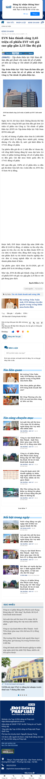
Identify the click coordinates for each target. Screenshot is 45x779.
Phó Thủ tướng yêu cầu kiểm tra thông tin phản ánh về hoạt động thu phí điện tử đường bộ (30, 492)
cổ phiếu (18, 313)
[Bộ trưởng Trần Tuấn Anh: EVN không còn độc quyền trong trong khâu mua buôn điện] (10, 303)
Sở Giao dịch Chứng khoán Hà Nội (14, 316)
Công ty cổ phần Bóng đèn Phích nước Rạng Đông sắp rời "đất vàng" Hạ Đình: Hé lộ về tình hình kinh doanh (30, 457)
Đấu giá (9, 313)
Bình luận (31, 778)
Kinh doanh (33, 22)
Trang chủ (4, 778)
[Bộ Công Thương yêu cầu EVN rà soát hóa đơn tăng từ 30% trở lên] (11, 400)
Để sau (26, 14)
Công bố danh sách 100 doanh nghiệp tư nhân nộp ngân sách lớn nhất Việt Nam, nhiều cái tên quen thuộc (30, 475)
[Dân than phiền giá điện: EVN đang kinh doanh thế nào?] (11, 389)
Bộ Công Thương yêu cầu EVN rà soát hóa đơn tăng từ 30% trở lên (31, 399)
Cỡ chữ (22, 778)
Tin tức (10, 22)
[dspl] (3, 22)
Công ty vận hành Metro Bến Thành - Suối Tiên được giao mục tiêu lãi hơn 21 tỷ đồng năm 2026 (30, 441)
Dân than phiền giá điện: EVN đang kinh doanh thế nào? (30, 387)
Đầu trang (29, 773)
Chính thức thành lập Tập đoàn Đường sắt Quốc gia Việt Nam (20, 688)
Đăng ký (35, 14)
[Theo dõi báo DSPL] (22, 53)
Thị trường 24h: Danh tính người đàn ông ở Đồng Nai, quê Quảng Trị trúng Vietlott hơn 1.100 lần (21, 640)
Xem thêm (22, 508)
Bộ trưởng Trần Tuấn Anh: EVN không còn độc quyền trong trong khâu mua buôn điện (31, 303)
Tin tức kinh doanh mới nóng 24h (26, 294)
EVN (25, 313)
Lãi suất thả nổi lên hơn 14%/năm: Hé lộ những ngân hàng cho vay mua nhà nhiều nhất (30, 425)
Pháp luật (21, 22)
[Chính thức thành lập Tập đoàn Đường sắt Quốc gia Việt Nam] (22, 670)
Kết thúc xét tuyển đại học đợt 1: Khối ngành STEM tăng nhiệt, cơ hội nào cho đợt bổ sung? (31, 569)
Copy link (13, 778)
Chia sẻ (40, 778)
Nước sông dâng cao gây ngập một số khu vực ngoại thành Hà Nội (30, 523)
